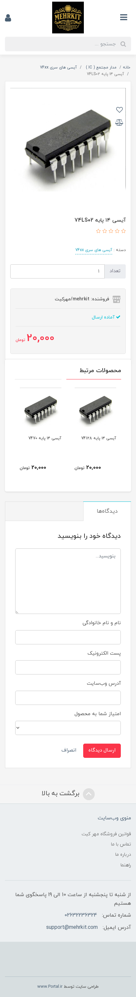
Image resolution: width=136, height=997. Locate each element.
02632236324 (80, 915)
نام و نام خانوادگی (102, 623)
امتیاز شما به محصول (98, 714)
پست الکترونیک (104, 653)
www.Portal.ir (49, 987)
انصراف (68, 750)
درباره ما (123, 854)
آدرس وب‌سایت (104, 683)
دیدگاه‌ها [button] (107, 511)
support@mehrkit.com (72, 927)
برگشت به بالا (61, 793)
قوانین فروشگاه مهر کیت (106, 834)
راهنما (125, 865)
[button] (122, 231)
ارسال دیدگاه (102, 750)
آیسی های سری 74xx (93, 250)
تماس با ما (121, 844)
